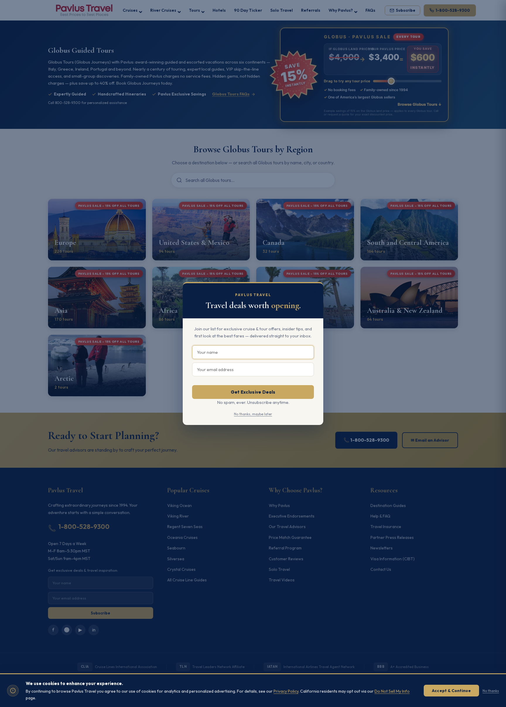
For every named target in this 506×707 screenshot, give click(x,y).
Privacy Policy (285, 691)
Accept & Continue (451, 690)
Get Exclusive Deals (253, 392)
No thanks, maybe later (253, 414)
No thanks (491, 691)
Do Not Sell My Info (392, 691)
